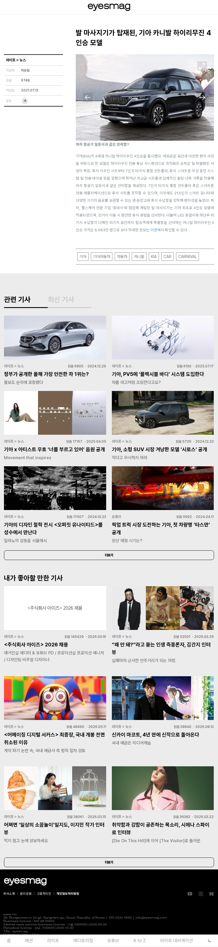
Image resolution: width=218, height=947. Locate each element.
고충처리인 (44, 894)
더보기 (109, 555)
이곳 (153, 230)
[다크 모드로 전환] (209, 940)
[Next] (202, 97)
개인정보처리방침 (67, 894)
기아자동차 (101, 256)
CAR (167, 256)
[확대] (202, 66)
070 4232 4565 (120, 917)
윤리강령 (26, 894)
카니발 (139, 256)
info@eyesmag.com (151, 917)
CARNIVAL (187, 256)
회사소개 (9, 894)
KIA (154, 256)
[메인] (109, 7)
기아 (82, 256)
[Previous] (88, 97)
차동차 (122, 256)
